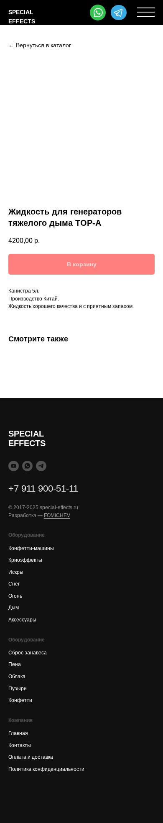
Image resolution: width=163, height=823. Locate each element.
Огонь (15, 596)
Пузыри (17, 689)
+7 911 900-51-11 (43, 488)
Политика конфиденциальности (46, 769)
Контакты (19, 745)
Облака (16, 676)
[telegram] (41, 466)
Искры (15, 572)
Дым (13, 608)
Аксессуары (22, 620)
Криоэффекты (25, 560)
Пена (14, 664)
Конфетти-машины (31, 548)
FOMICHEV (57, 515)
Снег (14, 584)
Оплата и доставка (30, 757)
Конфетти (20, 700)
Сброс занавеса (27, 653)
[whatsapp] (27, 466)
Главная (18, 733)
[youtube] (13, 466)
